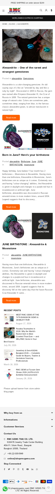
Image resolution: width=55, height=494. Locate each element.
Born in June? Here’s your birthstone (25, 154)
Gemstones (28, 78)
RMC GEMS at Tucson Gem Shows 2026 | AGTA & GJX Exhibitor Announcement (28, 372)
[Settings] (51, 10)
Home (4, 24)
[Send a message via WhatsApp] (5, 488)
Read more (11, 117)
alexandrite (17, 78)
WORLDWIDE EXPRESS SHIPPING (27, 18)
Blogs (12, 24)
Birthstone (25, 161)
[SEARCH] (41, 10)
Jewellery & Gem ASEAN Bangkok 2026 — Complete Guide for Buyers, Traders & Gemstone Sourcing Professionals (28, 355)
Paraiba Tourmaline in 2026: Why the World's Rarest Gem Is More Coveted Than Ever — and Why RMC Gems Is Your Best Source (21, 335)
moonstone (29, 165)
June (34, 161)
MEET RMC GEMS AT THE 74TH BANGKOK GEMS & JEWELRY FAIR (27, 317)
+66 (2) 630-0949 (15, 453)
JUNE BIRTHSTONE (32, 255)
